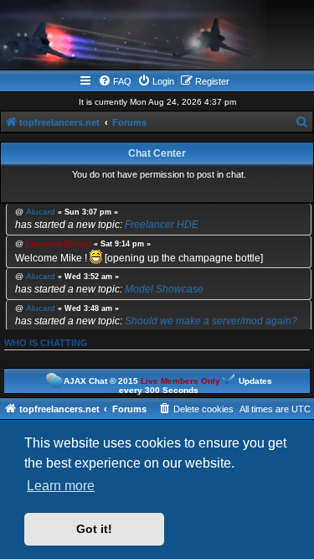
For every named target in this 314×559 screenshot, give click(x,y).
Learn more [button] (61, 486)
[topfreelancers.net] (157, 37)
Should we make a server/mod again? (211, 321)
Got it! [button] (94, 529)
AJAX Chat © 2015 (101, 381)
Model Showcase (164, 289)
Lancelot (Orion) (58, 243)
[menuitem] (114, 81)
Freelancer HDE (161, 224)
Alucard (40, 212)
